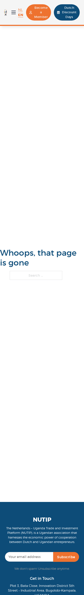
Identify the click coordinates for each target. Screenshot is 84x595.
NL (20, 10)
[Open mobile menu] (13, 12)
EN (20, 15)
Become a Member (41, 12)
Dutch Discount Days (69, 12)
